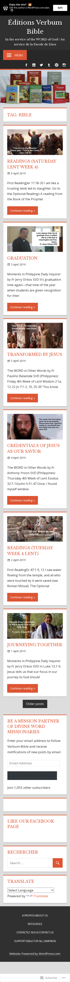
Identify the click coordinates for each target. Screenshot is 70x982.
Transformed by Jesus (34, 354)
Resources (35, 924)
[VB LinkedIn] (33, 65)
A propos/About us (35, 915)
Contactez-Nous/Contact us (35, 932)
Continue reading (21, 210)
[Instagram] (64, 65)
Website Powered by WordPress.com (34, 953)
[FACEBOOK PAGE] (26, 65)
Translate (40, 896)
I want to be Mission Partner (32, 775)
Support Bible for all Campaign (35, 941)
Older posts (35, 704)
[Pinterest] (56, 65)
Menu (19, 55)
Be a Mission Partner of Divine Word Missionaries (33, 726)
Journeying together (34, 644)
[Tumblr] (49, 65)
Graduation (22, 258)
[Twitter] (41, 65)
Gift (60, 7)
